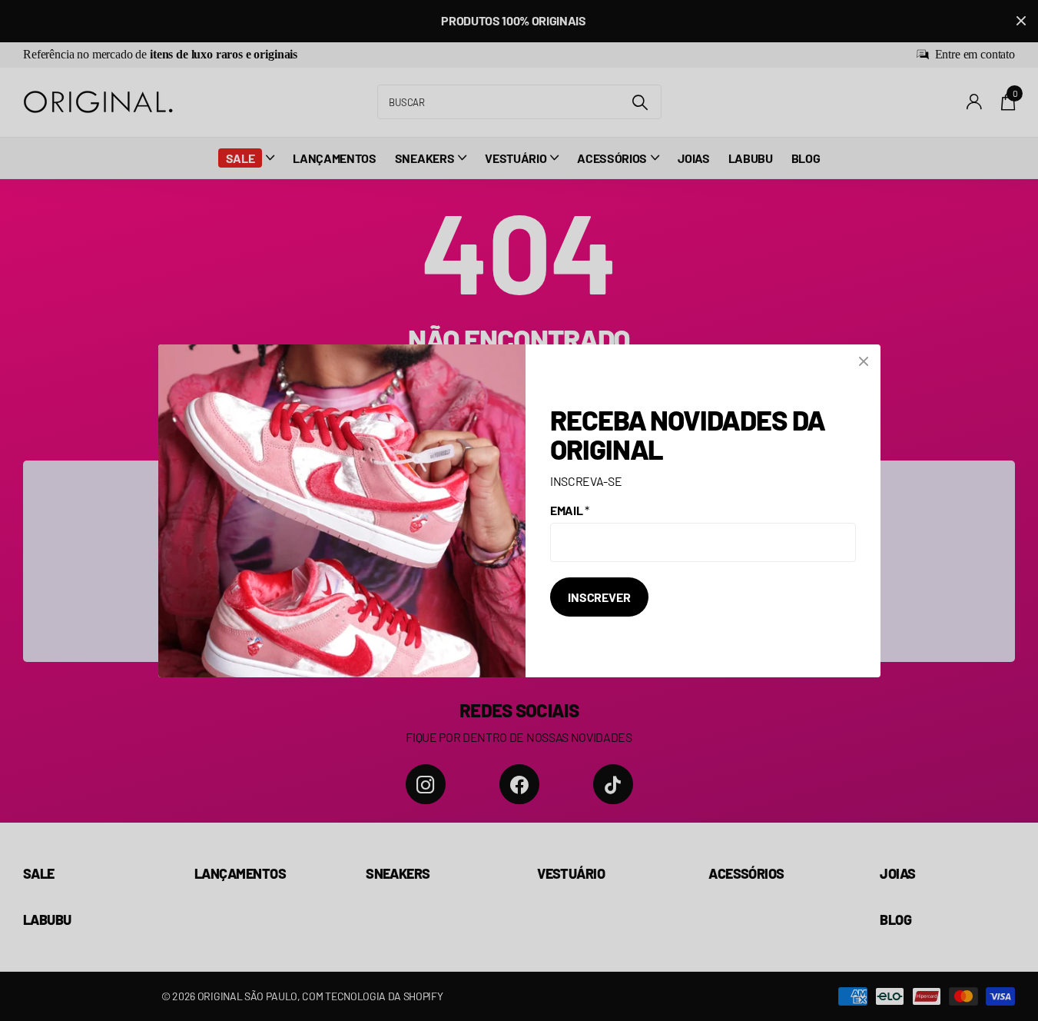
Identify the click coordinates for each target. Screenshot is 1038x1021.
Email (569, 510)
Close (863, 361)
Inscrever (599, 597)
